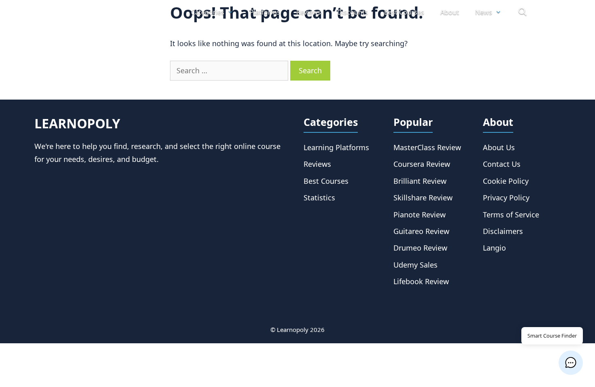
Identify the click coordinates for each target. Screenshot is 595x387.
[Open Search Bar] (522, 12)
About (449, 12)
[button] (571, 363)
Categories (207, 12)
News (483, 12)
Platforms (265, 12)
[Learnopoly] (105, 12)
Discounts (352, 12)
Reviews (308, 12)
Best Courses (404, 12)
